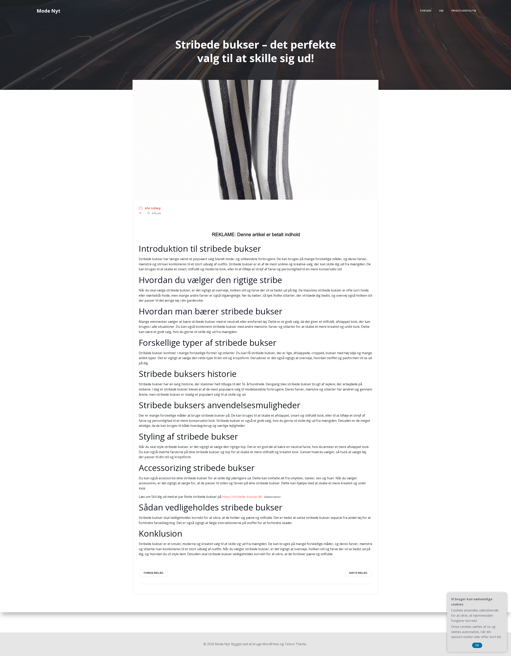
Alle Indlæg (153, 208)
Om (441, 10)
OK (477, 645)
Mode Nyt (48, 10)
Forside (425, 10)
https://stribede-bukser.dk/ (242, 496)
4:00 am (156, 213)
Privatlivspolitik (464, 10)
